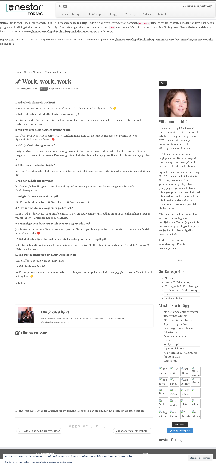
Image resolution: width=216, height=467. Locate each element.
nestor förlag (170, 439)
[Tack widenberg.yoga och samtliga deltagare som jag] (185, 393)
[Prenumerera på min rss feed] (61, 6)
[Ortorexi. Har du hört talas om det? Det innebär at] (196, 393)
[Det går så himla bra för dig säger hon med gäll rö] (174, 382)
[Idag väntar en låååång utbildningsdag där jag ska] (163, 371)
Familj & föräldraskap (178, 282)
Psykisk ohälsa (173, 298)
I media (169, 294)
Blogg (113, 14)
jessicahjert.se (167, 248)
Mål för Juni (170, 360)
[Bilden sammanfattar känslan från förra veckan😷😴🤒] (196, 371)
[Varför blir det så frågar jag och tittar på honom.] (163, 403)
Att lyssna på (171, 344)
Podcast (147, 14)
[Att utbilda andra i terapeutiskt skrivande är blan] (196, 414)
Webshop (130, 14)
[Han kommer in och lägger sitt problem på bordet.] (185, 382)
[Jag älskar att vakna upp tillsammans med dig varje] (174, 393)
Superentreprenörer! (176, 324)
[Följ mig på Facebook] (75, 6)
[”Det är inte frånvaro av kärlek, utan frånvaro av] (174, 371)
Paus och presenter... (176, 336)
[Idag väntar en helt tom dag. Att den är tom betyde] (163, 414)
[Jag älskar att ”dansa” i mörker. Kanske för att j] (174, 414)
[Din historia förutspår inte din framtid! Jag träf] (185, 414)
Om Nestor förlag (69, 14)
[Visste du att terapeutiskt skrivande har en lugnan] (196, 382)
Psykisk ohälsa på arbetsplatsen (39, 430)
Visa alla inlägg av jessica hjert (55, 322)
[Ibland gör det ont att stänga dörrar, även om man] (185, 403)
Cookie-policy (66, 462)
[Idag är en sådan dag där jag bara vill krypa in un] (163, 382)
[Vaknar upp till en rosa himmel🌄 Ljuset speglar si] (196, 403)
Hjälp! (167, 340)
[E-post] (66, 6)
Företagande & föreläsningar (182, 286)
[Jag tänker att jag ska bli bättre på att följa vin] (174, 403)
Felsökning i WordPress (173, 27)
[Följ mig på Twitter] (71, 6)
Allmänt (37, 71)
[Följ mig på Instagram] (80, 6)
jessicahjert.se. (187, 140)
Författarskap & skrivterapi (181, 290)
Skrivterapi (95, 14)
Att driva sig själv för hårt (179, 319)
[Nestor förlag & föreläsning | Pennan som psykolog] (25, 9)
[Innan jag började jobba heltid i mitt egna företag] (163, 393)
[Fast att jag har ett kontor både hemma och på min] (185, 371)
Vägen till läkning (174, 348)
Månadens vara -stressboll (132, 430)
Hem (18, 71)
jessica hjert (73, 88)
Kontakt (163, 14)
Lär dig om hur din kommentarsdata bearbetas (118, 410)
